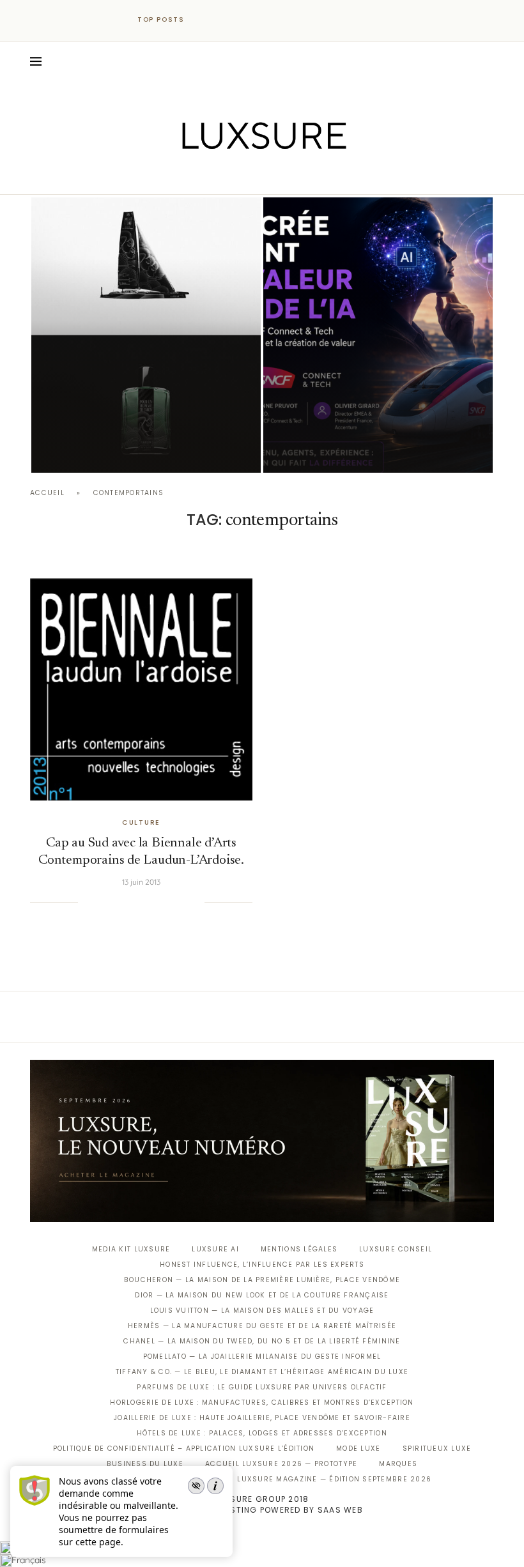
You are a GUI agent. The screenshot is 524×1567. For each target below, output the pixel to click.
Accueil (47, 493)
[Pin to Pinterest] (130, 902)
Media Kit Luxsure (131, 1249)
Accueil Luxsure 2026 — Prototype (281, 1464)
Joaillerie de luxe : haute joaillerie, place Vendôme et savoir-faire (262, 1418)
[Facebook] (217, 176)
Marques (398, 1464)
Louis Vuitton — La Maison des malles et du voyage (262, 1310)
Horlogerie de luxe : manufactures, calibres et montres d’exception (261, 1402)
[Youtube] (289, 176)
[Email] (307, 176)
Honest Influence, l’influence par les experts (262, 1264)
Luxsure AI (215, 1249)
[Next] (222, 20)
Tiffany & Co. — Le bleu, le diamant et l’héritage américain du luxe (262, 1372)
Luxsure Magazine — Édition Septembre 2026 (334, 1479)
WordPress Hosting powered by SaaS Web (262, 1509)
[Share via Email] (195, 902)
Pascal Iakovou (96, 450)
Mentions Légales (299, 1249)
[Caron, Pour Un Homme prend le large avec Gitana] (146, 335)
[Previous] (206, 20)
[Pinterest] (271, 176)
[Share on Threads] (169, 902)
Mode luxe (358, 1448)
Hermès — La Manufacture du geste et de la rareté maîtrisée (262, 1326)
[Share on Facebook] (103, 902)
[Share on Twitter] (116, 902)
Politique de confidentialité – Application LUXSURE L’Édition (184, 1448)
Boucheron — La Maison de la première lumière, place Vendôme (262, 1280)
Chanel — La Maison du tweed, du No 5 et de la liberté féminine (261, 1341)
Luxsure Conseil (395, 1249)
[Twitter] (235, 176)
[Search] (487, 61)
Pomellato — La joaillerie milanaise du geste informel (262, 1356)
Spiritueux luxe (437, 1448)
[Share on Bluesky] (181, 902)
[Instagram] (253, 176)
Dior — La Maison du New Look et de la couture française (262, 1295)
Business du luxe (145, 1464)
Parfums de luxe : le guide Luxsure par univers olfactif (262, 1387)
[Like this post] (87, 902)
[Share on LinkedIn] (142, 902)
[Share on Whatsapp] (155, 902)
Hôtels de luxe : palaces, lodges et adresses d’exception (262, 1433)
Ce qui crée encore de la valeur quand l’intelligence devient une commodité (369, 417)
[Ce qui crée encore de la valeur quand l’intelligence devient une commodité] (378, 335)
